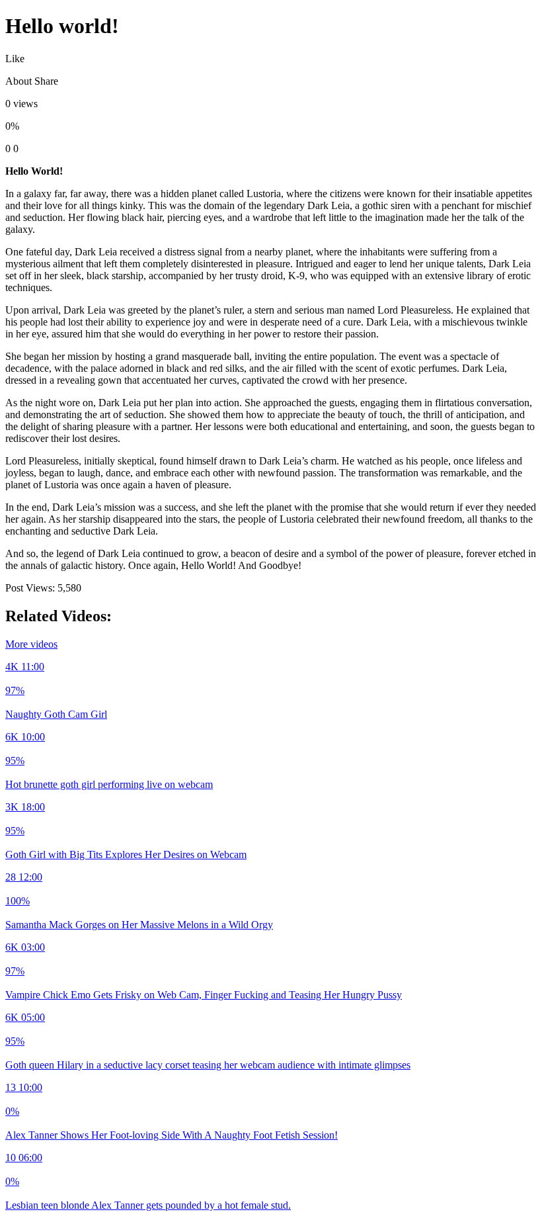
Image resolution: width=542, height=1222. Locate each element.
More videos (31, 644)
